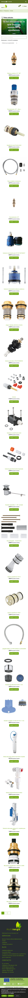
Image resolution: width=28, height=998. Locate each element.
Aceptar (4, 995)
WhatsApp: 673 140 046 (8, 972)
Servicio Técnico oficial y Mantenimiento (12, 939)
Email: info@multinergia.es (8, 968)
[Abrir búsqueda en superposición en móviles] (14, 37)
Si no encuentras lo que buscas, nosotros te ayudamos (14, 25)
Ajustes (17, 995)
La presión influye (6, 952)
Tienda (4, 940)
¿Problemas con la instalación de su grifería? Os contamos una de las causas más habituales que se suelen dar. (14, 955)
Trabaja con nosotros (7, 944)
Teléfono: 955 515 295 (7, 970)
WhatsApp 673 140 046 (6, 1)
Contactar (4, 942)
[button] (26, 2)
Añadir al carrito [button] (14, 78)
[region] (14, 27)
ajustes (12, 993)
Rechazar (11, 995)
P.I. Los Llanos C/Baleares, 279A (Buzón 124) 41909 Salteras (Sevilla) (9, 965)
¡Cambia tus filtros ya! (7, 950)
